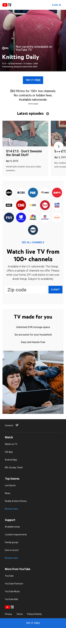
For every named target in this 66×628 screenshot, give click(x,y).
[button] (59, 146)
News (7, 493)
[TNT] (33, 230)
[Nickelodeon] (57, 218)
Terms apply (33, 104)
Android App (11, 459)
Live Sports (10, 485)
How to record (11, 550)
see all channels (33, 242)
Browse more (11, 509)
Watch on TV (11, 444)
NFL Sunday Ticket (14, 467)
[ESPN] (57, 193)
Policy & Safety (34, 614)
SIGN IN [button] (56, 5)
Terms (19, 614)
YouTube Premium (14, 583)
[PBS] (5, 48)
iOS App (9, 452)
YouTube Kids (11, 599)
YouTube (9, 576)
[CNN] (21, 205)
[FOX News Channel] (57, 205)
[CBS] (21, 193)
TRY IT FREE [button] (33, 80)
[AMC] (9, 205)
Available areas (12, 527)
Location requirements (16, 534)
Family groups (11, 542)
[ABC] (9, 193)
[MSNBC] (33, 218)
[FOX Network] (33, 193)
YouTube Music (12, 591)
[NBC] (45, 193)
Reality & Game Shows (16, 501)
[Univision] (21, 218)
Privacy (8, 614)
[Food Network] (45, 205)
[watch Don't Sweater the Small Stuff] (25, 134)
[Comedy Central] (33, 205)
